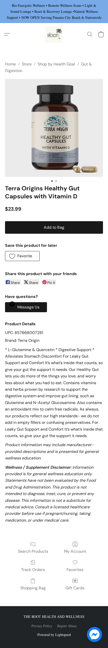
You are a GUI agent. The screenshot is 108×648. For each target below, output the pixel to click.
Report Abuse (67, 625)
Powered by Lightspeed (54, 634)
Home (10, 64)
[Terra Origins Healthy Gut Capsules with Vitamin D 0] (54, 128)
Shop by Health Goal (56, 64)
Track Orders (33, 569)
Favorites (75, 569)
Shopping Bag (33, 588)
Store (27, 64)
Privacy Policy (41, 625)
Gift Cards (75, 588)
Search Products (33, 551)
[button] (54, 34)
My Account (75, 551)
